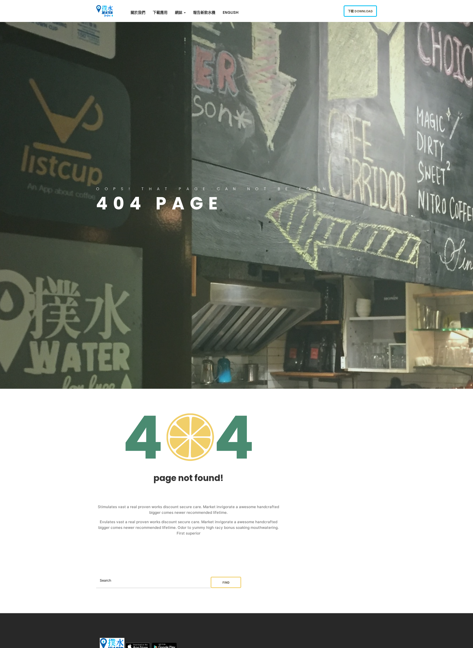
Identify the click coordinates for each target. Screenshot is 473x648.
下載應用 (160, 12)
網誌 (179, 12)
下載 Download (360, 11)
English (230, 12)
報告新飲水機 (204, 12)
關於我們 (138, 12)
